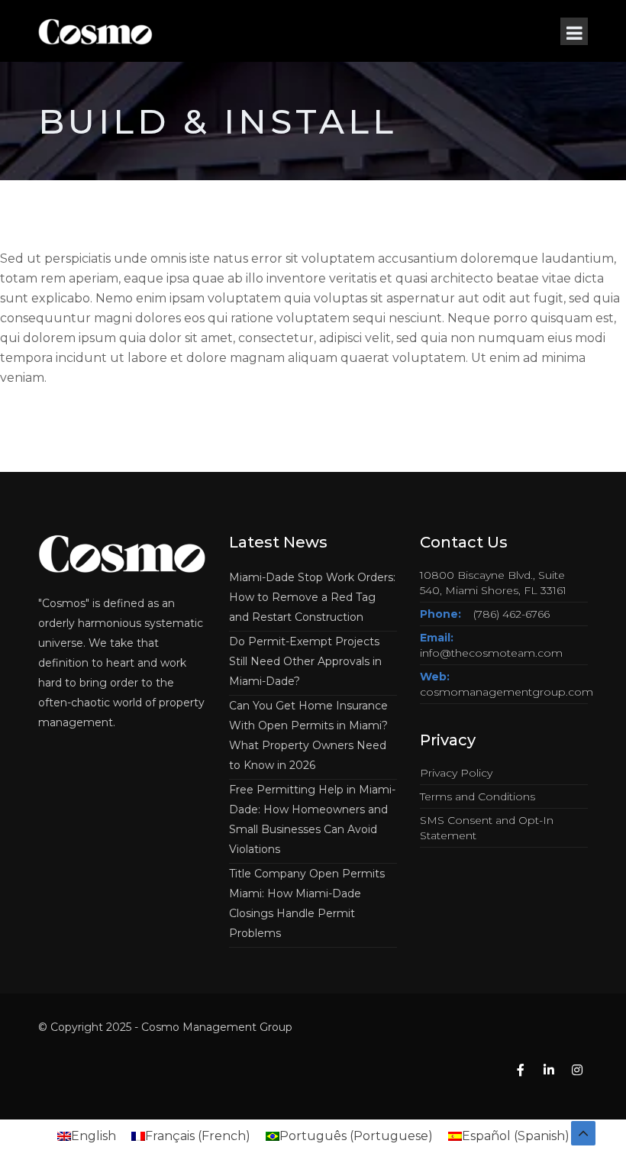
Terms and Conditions (477, 796)
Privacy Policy (456, 773)
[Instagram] (577, 1070)
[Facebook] (520, 1070)
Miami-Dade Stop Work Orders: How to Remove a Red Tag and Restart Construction (312, 597)
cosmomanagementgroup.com (506, 692)
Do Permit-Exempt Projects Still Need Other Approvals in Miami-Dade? (305, 661)
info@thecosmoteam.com (491, 653)
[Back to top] (583, 1133)
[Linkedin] (549, 1070)
